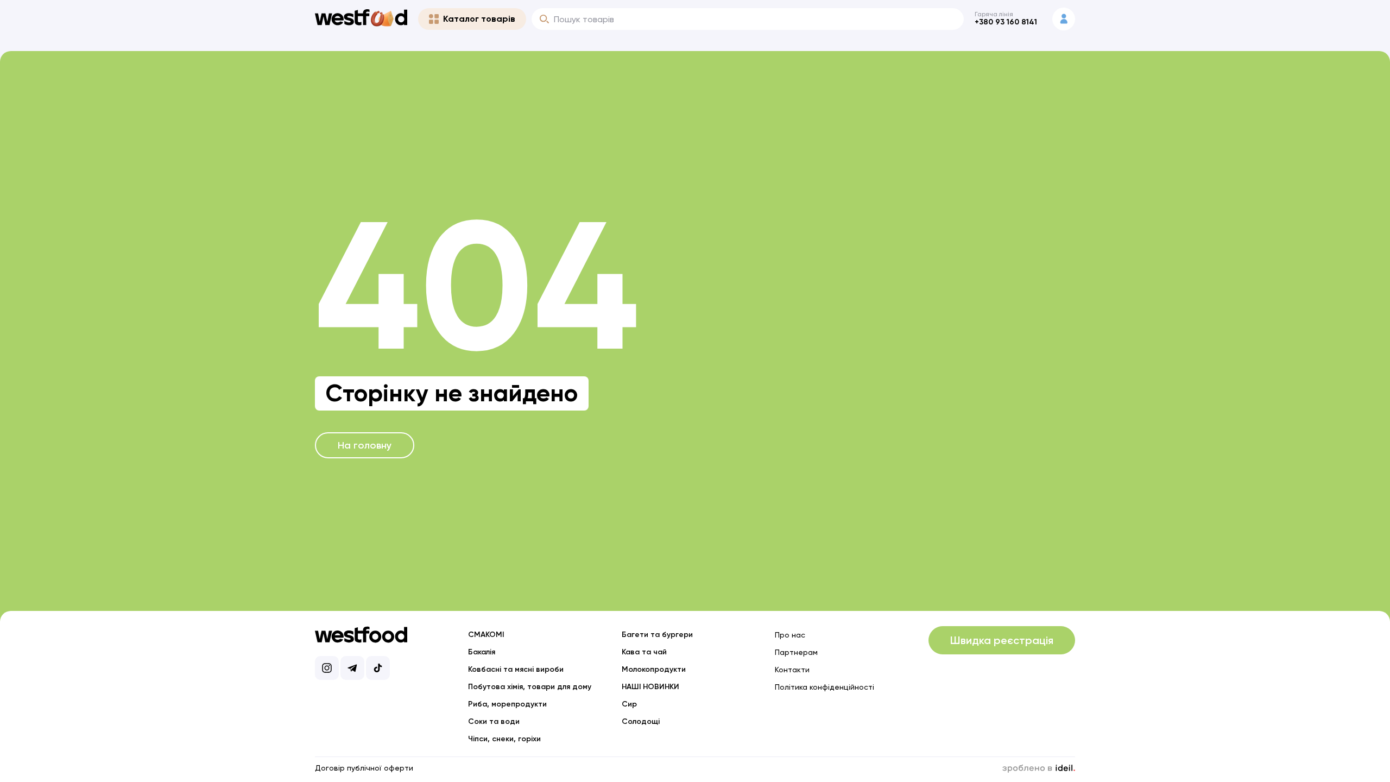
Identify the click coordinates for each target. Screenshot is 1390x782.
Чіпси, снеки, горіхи (504, 738)
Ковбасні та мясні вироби (516, 669)
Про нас (790, 634)
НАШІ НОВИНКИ (650, 686)
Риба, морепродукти (507, 704)
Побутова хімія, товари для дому (529, 686)
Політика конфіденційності (824, 687)
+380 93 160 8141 (1006, 22)
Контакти (792, 669)
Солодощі (641, 721)
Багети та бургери (657, 634)
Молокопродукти (654, 669)
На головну (364, 445)
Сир (629, 704)
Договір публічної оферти (364, 768)
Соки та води (494, 721)
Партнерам (796, 652)
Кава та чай (644, 652)
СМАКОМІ (486, 634)
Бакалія (481, 652)
